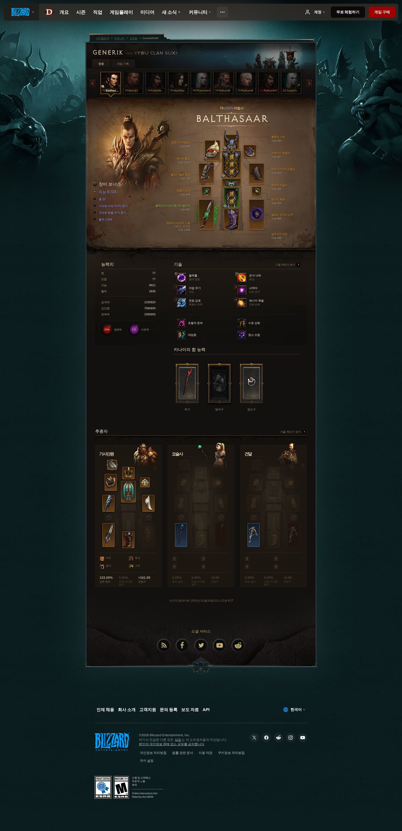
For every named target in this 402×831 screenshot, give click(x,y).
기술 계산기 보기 (286, 264)
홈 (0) (102, 199)
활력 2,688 (105, 219)
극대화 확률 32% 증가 (112, 213)
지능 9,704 (108, 192)
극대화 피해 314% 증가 (113, 206)
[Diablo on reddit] (238, 645)
